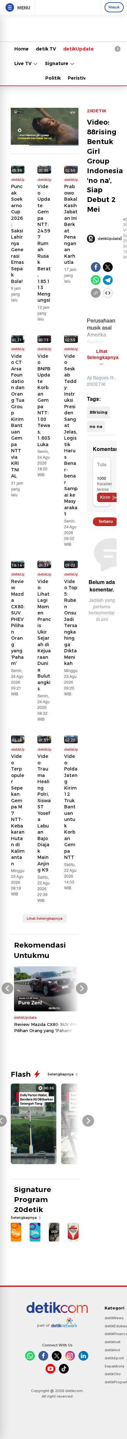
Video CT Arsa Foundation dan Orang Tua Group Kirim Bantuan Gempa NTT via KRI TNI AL (17, 416)
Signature (57, 63)
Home (21, 48)
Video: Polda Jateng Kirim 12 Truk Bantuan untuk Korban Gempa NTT (71, 807)
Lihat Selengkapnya (45, 918)
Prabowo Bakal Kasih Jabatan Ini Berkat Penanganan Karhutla (71, 224)
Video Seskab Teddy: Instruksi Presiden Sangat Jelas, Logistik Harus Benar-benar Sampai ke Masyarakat (71, 435)
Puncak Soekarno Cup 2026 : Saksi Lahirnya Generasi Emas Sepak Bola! (17, 234)
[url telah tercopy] (96, 293)
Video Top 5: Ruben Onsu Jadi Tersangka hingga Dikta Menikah (70, 622)
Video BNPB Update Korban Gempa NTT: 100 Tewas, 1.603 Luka (43, 400)
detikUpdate (78, 48)
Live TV (23, 63)
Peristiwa (79, 78)
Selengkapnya (61, 1074)
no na (96, 426)
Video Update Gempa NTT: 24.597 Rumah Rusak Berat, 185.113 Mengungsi (44, 243)
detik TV (46, 48)
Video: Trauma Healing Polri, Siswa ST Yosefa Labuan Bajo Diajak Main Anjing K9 (44, 813)
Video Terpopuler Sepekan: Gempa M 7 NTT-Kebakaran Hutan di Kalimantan (17, 810)
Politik (53, 78)
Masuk (114, 7)
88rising (98, 412)
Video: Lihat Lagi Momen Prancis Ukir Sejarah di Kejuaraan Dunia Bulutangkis (44, 635)
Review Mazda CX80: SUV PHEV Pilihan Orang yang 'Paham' (17, 622)
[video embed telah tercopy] (108, 293)
